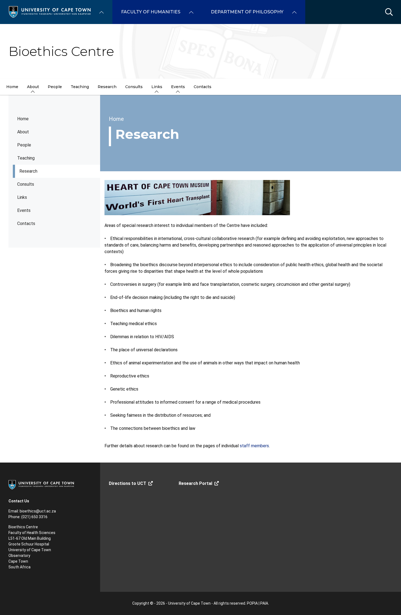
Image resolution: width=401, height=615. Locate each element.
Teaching (26, 158)
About (23, 131)
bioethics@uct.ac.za (38, 511)
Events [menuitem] (178, 86)
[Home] (50, 11)
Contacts (26, 223)
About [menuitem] (33, 86)
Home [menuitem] (12, 86)
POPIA (252, 603)
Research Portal (195, 483)
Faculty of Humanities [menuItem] (150, 11)
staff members (254, 445)
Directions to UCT (127, 483)
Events (24, 210)
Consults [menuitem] (134, 86)
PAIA (264, 603)
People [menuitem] (55, 86)
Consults (25, 184)
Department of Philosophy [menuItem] (247, 11)
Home (23, 118)
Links (22, 197)
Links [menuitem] (156, 86)
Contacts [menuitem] (202, 86)
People (24, 145)
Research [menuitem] (107, 86)
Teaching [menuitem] (80, 86)
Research (28, 171)
